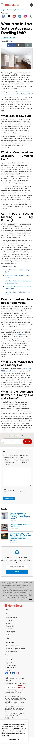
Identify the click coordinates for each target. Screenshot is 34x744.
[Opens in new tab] (3, 17)
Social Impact (10, 632)
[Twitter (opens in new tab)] (10, 673)
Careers (8, 623)
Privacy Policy (9, 718)
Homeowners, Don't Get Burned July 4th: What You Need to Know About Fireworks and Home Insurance (20, 536)
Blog (2, 10)
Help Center (9, 663)
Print (30, 45)
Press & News (10, 629)
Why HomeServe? (12, 617)
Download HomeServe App (15, 649)
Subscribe (20, 687)
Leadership (9, 620)
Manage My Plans (12, 651)
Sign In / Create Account (14, 646)
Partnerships (10, 626)
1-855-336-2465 (10, 667)
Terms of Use (5, 735)
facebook (12, 45)
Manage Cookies (14, 739)
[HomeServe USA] (14, 5)
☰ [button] (2, 5)
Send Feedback (9, 498)
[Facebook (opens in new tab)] (6, 673)
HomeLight (19, 334)
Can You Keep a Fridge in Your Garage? (19, 525)
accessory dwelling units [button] (16, 10)
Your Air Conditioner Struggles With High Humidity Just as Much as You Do (20, 515)
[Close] (25, 722)
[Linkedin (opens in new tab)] (13, 673)
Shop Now (27, 441)
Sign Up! (17, 571)
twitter (21, 45)
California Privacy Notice (16, 733)
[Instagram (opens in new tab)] (17, 673)
